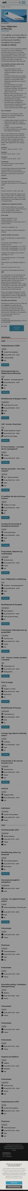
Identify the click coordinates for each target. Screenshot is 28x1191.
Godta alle (14, 1183)
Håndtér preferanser (14, 1187)
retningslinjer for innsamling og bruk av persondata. (14, 1173)
